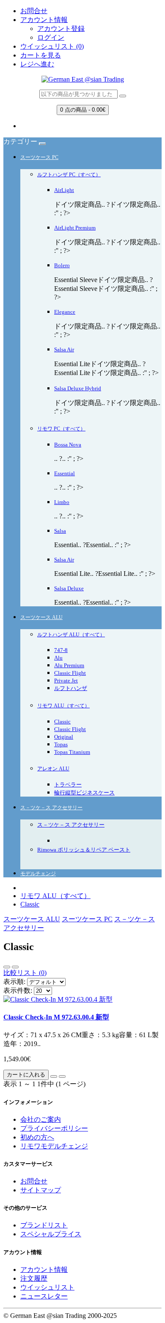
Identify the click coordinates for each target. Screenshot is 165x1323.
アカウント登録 (61, 28)
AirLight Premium (75, 228)
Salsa (60, 531)
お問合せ (33, 10)
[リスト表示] (6, 967)
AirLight (64, 190)
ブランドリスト (44, 1225)
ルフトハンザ (70, 688)
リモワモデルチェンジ (54, 1146)
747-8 (61, 650)
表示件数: (17, 990)
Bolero (62, 265)
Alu (58, 658)
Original (63, 737)
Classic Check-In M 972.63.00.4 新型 (56, 1017)
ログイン (50, 37)
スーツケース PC (39, 157)
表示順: (14, 981)
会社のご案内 (40, 1119)
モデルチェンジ (38, 874)
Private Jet (66, 680)
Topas (61, 744)
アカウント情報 (44, 1269)
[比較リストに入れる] (62, 1076)
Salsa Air (64, 349)
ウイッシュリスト (47, 1287)
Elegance (64, 312)
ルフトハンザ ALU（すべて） (71, 635)
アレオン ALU (53, 769)
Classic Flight (70, 673)
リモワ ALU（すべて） (63, 706)
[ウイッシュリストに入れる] (53, 1076)
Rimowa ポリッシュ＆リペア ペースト (83, 849)
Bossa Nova (67, 444)
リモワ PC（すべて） (61, 429)
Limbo (61, 502)
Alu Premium (69, 665)
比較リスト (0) (25, 972)
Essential (64, 473)
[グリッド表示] (15, 967)
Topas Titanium (72, 752)
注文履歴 (33, 1278)
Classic (62, 721)
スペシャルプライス (50, 1234)
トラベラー (68, 784)
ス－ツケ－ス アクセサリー (51, 808)
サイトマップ (40, 1190)
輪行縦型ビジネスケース (84, 792)
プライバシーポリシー (54, 1128)
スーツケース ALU (41, 617)
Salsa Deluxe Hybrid (77, 388)
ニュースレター (44, 1296)
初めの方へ (37, 1137)
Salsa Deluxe (69, 588)
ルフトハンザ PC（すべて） (69, 175)
